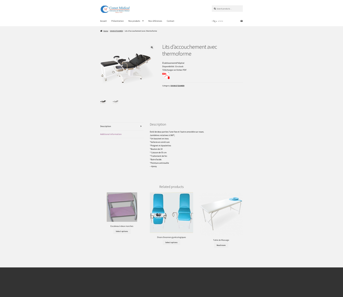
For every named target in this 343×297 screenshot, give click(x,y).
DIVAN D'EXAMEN (116, 31)
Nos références (155, 21)
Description (105, 126)
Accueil (103, 21)
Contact (170, 21)
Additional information (111, 134)
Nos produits (134, 21)
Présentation (117, 21)
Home (105, 31)
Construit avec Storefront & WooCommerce (120, 281)
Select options (122, 231)
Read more (221, 245)
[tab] (122, 126)
